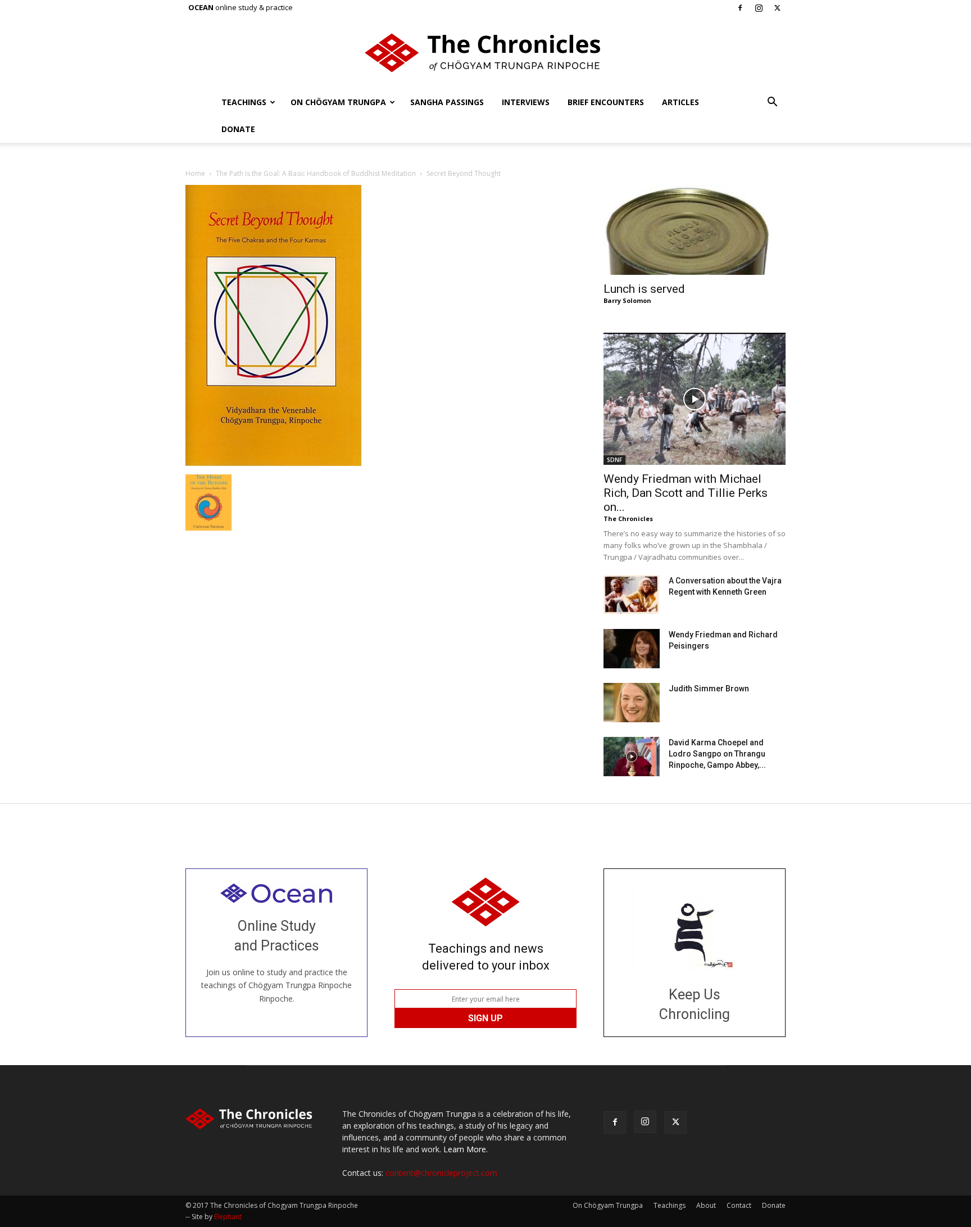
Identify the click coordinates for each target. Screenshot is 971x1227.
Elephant (228, 1216)
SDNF (614, 460)
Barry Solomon (627, 300)
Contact (739, 1205)
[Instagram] (758, 8)
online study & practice (240, 7)
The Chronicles (628, 518)
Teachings (243, 102)
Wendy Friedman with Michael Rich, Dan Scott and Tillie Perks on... (686, 493)
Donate (238, 129)
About (706, 1205)
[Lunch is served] (695, 230)
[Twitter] (777, 8)
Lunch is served (644, 289)
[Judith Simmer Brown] (632, 702)
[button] (772, 103)
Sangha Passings (447, 102)
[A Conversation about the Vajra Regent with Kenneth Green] (632, 594)
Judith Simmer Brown (709, 688)
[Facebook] (740, 8)
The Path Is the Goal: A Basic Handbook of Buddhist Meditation (316, 173)
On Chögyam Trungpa (338, 102)
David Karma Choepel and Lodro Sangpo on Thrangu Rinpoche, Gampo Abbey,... (717, 753)
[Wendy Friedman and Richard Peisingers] (632, 648)
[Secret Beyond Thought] (297, 463)
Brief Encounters (606, 102)
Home (195, 173)
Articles (680, 102)
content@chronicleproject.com (441, 1172)
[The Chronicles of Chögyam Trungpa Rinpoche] (485, 53)
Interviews (526, 102)
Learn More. (465, 1149)
